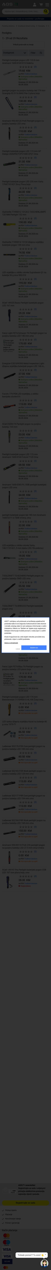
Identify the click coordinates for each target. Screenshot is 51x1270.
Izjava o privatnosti (11, 643)
